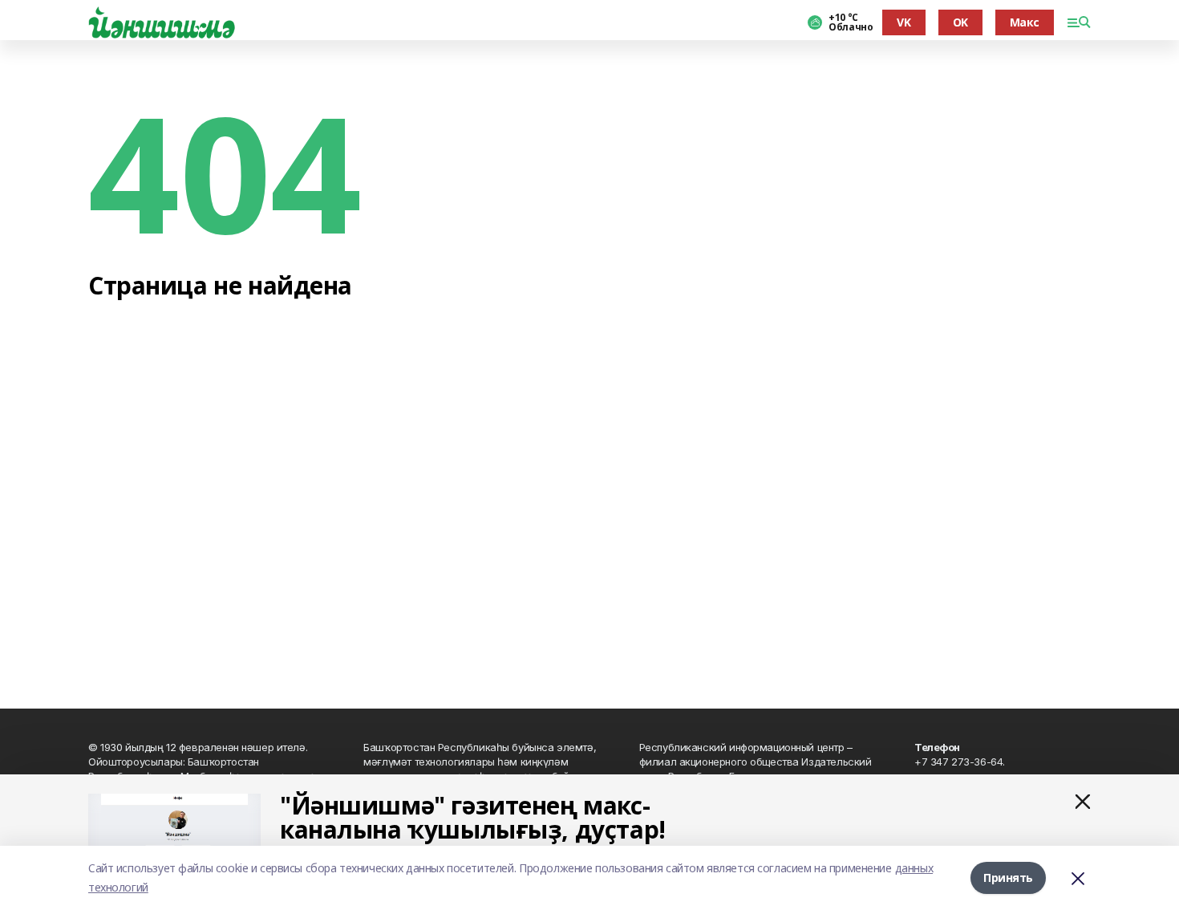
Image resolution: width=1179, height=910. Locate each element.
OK (960, 22)
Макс (1024, 22)
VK (903, 22)
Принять (1008, 877)
